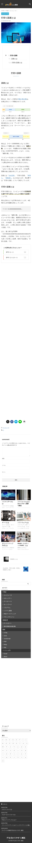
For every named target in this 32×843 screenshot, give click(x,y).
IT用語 (4, 592)
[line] (20, 421)
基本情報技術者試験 (10, 626)
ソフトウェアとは (23, 522)
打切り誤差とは (15, 62)
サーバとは (5, 522)
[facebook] (12, 421)
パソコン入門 (6, 650)
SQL (5, 647)
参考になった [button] (15, 252)
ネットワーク (8, 604)
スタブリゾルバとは (7, 809)
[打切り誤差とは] (16, 421)
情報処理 (5, 620)
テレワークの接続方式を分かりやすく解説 (12, 830)
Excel (5, 653)
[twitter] (7, 421)
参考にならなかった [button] (15, 257)
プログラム (7, 607)
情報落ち (9, 178)
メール (3, 465)
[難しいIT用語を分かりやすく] (11, 4)
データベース (8, 601)
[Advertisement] (8, 272)
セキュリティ (8, 598)
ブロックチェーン (9, 617)
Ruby (5, 644)
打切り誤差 (12, 55)
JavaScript (7, 638)
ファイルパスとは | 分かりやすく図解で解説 (23, 503)
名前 (3, 458)
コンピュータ (6, 427)
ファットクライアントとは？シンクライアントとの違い (16, 825)
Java (5, 635)
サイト (3, 472)
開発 (4, 629)
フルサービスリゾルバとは (8, 814)
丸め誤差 (12, 175)
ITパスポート (8, 623)
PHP (5, 641)
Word (5, 656)
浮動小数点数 (22, 99)
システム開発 (8, 610)
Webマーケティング (10, 614)
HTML (6, 633)
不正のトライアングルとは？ (9, 820)
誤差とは (13, 59)
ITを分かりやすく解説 (16, 838)
